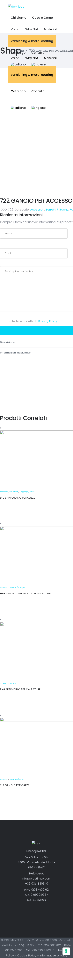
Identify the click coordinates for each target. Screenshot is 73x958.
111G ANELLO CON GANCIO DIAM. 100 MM (26, 593)
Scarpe (13, 683)
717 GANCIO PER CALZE (14, 785)
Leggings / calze (27, 492)
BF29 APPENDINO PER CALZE (17, 498)
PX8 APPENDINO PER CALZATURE (20, 689)
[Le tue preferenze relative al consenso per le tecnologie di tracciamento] (66, 951)
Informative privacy (53, 955)
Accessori (37, 209)
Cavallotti (14, 492)
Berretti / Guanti (57, 209)
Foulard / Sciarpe (17, 587)
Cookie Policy (26, 955)
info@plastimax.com (36, 878)
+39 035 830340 (36, 883)
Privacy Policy (47, 321)
